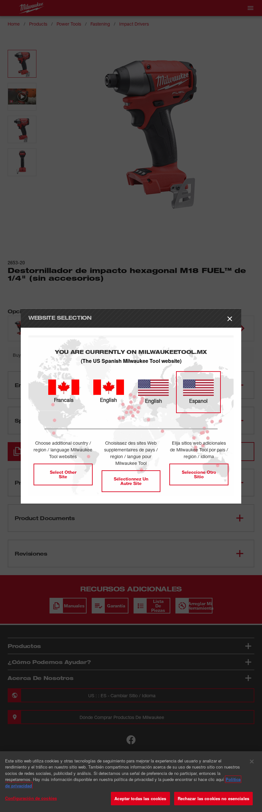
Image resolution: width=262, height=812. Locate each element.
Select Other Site (63, 474)
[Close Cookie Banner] (252, 761)
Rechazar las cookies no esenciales (213, 798)
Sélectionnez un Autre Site (131, 481)
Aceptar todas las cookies (140, 798)
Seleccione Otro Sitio (199, 474)
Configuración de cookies (31, 798)
